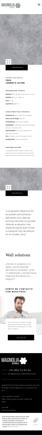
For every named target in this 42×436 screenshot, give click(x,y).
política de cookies (12, 426)
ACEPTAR (36, 424)
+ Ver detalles (16, 67)
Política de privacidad (9, 410)
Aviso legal (5, 407)
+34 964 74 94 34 (20, 370)
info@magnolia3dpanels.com (22, 374)
